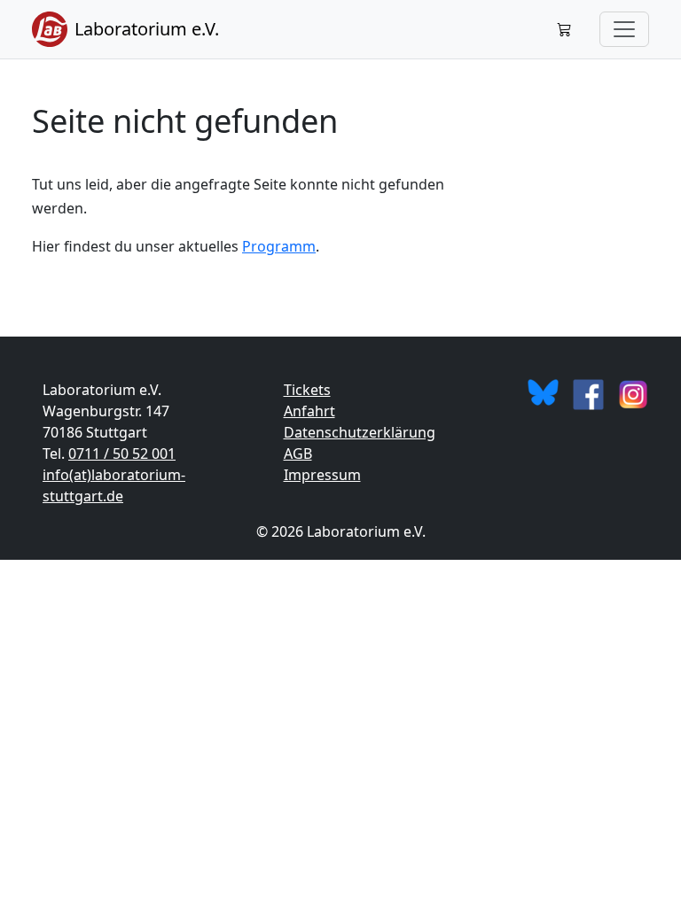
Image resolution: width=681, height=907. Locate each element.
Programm (279, 246)
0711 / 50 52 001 (122, 453)
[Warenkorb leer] (564, 29)
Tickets (307, 389)
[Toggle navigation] (624, 29)
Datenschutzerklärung (359, 432)
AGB (298, 453)
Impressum (322, 475)
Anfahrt (309, 411)
